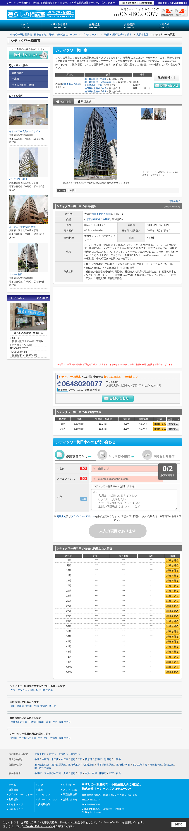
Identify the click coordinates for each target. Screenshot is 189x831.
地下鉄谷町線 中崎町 (23, 84)
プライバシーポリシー (83, 516)
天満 (100, 85)
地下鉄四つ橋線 (43, 768)
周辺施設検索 (70, 794)
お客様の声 (69, 784)
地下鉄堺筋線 (58, 764)
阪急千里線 (74, 764)
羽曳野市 (75, 754)
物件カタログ (16, 809)
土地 (40, 789)
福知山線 (169, 764)
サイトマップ (16, 804)
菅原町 (29, 706)
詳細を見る (160, 423)
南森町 (41, 722)
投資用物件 (44, 804)
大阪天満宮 (65, 722)
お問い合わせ (70, 799)
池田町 (107, 759)
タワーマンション (47, 799)
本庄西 (76, 83)
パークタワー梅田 (18, 179)
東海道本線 (156, 764)
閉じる (179, 824)
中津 (104, 88)
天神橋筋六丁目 (108, 82)
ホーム (12, 784)
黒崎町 (20, 706)
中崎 (36, 706)
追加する (173, 423)
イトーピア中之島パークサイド (24, 131)
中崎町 (103, 79)
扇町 (13, 706)
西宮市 (52, 754)
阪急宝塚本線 (140, 764)
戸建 (40, 784)
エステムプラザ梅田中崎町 (22, 226)
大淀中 (117, 759)
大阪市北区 (67, 83)
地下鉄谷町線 (91, 79)
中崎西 (44, 706)
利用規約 (61, 516)
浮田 (80, 759)
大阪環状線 (90, 85)
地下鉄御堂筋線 (92, 88)
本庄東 (64, 759)
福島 (118, 773)
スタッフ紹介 (70, 789)
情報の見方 (175, 201)
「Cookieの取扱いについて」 (38, 826)
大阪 (80, 773)
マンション (44, 794)
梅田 (104, 91)
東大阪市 (63, 754)
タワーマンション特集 (23, 690)
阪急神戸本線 (123, 764)
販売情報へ (166, 77)
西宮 (111, 773)
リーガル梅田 (16, 274)
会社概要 (13, 789)
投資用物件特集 (44, 690)
